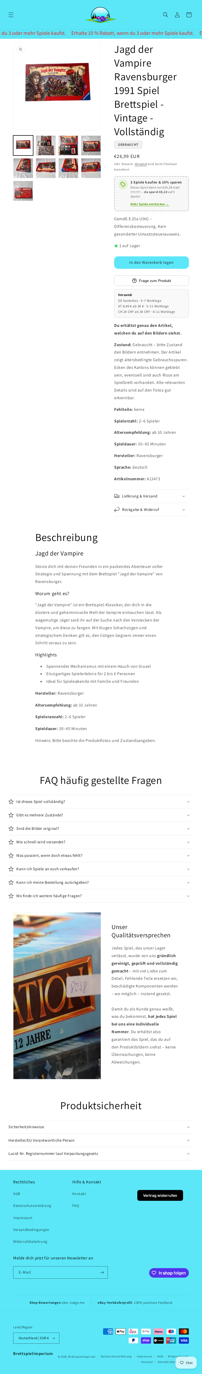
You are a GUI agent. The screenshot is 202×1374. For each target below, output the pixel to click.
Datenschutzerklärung (32, 1205)
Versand (141, 164)
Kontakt (79, 1193)
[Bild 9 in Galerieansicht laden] (23, 191)
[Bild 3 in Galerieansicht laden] (68, 145)
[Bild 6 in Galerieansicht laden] (46, 168)
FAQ (75, 1205)
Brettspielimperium (33, 1353)
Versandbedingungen (31, 1229)
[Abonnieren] (102, 1272)
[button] (11, 15)
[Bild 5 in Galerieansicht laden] (23, 168)
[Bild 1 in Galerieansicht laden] (23, 145)
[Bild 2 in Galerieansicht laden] (46, 145)
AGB (16, 1193)
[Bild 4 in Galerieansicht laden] (91, 145)
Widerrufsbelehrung (30, 1241)
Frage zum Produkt (155, 281)
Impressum (22, 1217)
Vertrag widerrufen (160, 1195)
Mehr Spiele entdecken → (149, 204)
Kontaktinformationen (173, 1362)
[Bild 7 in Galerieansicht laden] (68, 168)
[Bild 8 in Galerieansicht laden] (91, 168)
